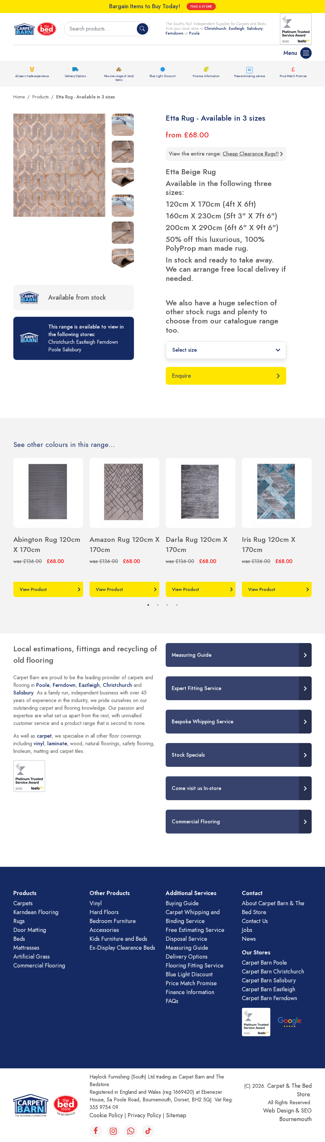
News (249, 939)
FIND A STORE (201, 6)
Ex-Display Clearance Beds (122, 948)
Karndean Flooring (35, 912)
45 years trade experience (32, 76)
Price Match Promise (293, 76)
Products (40, 97)
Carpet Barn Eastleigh (268, 989)
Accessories (104, 930)
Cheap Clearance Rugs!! (250, 153)
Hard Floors (104, 912)
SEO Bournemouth (295, 1114)
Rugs (19, 921)
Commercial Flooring (39, 965)
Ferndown (175, 33)
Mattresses (26, 948)
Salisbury (255, 28)
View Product (33, 589)
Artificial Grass (31, 957)
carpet (44, 736)
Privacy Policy (144, 1115)
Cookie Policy (106, 1115)
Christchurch (215, 28)
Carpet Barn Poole (264, 963)
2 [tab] (158, 605)
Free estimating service (249, 76)
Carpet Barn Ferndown (269, 998)
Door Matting (29, 930)
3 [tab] (167, 605)
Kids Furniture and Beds (118, 939)
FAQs (172, 1001)
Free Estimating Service (195, 930)
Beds (19, 939)
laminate (57, 743)
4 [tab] (177, 605)
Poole (194, 33)
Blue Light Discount (162, 76)
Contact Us (255, 921)
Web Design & (282, 1110)
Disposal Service (186, 939)
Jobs (247, 930)
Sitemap (176, 1115)
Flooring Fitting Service (194, 965)
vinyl (39, 743)
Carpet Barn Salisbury (269, 980)
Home (19, 97)
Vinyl (96, 903)
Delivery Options (75, 76)
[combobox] (101, 29)
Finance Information (206, 76)
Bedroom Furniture (113, 921)
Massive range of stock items (119, 78)
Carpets (23, 903)
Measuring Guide (187, 948)
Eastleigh (236, 28)
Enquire (181, 376)
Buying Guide (182, 903)
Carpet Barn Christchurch (273, 971)
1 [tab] (148, 605)
